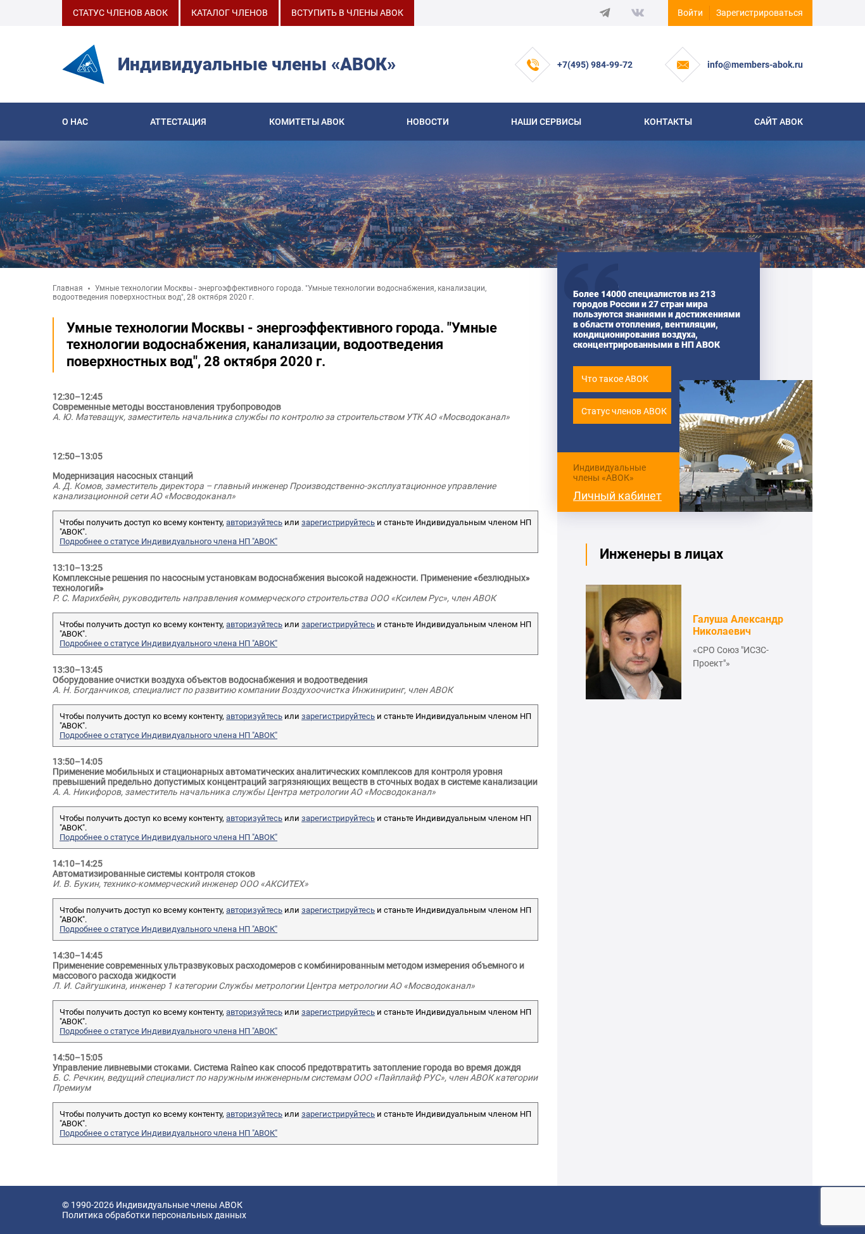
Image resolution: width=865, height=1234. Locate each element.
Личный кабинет (617, 495)
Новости (428, 122)
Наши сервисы (546, 122)
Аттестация (178, 122)
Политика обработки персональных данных (154, 1215)
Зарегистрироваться (759, 13)
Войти (690, 13)
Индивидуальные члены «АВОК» (609, 472)
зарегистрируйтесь (338, 522)
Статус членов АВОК (624, 411)
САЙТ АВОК (778, 122)
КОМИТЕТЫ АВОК (306, 122)
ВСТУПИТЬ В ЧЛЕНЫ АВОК (347, 13)
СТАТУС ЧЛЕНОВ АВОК (120, 13)
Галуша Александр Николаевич (738, 625)
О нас (75, 122)
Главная (68, 288)
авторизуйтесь (254, 522)
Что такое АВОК (614, 379)
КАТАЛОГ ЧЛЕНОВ (229, 13)
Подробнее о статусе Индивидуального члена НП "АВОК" (168, 541)
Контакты (668, 122)
